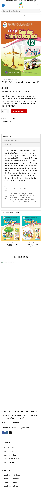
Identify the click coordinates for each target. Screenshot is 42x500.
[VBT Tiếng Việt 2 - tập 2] (10, 228)
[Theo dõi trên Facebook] (3, 432)
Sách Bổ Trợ (12, 79)
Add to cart (19, 111)
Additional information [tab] (11, 140)
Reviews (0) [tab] (7, 144)
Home (3, 79)
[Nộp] (38, 11)
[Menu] (3, 5)
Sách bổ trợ (8, 451)
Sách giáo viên (9, 462)
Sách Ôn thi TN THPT (12, 459)
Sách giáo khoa (10, 448)
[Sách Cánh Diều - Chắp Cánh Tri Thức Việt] (21, 5)
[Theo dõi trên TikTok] (10, 432)
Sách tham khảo (10, 455)
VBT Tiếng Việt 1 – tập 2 (31, 244)
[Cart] (38, 5)
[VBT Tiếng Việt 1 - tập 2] (31, 228)
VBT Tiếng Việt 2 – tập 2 (10, 244)
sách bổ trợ (7, 121)
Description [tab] (7, 136)
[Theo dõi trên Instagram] (6, 432)
